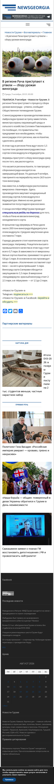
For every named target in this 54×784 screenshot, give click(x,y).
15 (40, 687)
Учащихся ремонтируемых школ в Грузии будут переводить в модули (22, 633)
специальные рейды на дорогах (21, 212)
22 (40, 692)
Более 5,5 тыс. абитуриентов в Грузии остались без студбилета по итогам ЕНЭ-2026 (23, 626)
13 (27, 687)
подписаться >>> (23, 294)
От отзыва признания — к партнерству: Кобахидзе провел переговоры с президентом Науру (26, 640)
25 (14, 697)
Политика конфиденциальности (39, 766)
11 (14, 687)
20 (27, 692)
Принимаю (9, 780)
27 (27, 697)
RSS (4, 647)
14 (33, 687)
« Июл (4, 706)
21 (33, 692)
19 (21, 692)
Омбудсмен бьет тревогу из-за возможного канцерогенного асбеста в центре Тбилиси (20, 619)
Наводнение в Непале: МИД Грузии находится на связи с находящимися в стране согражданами (26, 612)
